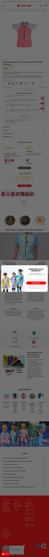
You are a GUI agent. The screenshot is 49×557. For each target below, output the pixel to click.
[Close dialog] (46, 266)
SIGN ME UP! (36, 283)
